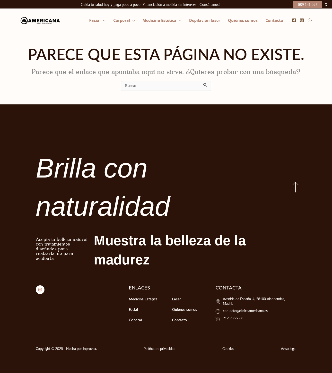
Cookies (228, 349)
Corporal (121, 20)
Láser (176, 299)
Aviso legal (288, 349)
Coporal (135, 320)
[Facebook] (294, 20)
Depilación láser (204, 20)
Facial (95, 20)
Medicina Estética (159, 20)
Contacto (274, 20)
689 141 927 (307, 4)
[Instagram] (302, 20)
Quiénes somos (243, 20)
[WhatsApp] (309, 20)
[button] (103, 20)
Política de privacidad (159, 349)
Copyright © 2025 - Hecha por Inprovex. (66, 349)
